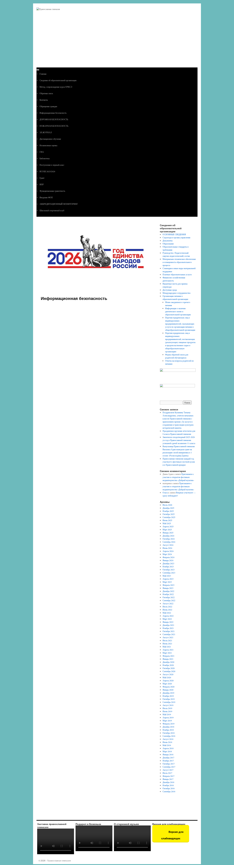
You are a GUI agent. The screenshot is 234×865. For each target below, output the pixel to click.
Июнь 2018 (167, 742)
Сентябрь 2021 (169, 634)
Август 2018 (168, 739)
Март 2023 (167, 581)
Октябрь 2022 (169, 597)
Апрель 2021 (168, 649)
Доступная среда (170, 289)
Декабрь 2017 (168, 757)
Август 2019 (168, 705)
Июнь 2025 (167, 520)
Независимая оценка (48, 145)
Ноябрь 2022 (168, 594)
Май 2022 (167, 612)
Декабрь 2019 (168, 692)
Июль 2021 (167, 640)
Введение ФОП (46, 197)
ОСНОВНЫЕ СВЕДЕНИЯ (174, 234)
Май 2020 (167, 677)
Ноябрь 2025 (168, 511)
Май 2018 (167, 745)
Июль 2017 (167, 773)
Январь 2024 (168, 560)
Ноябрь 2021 (168, 628)
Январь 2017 (168, 779)
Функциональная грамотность (52, 191)
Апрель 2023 (168, 578)
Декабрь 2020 (168, 662)
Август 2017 (168, 769)
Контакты (44, 99)
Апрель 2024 (168, 551)
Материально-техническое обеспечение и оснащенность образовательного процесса (179, 262)
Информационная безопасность (53, 112)
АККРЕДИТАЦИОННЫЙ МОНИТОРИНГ (59, 204)
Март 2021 (167, 652)
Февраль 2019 (168, 723)
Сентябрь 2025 (169, 517)
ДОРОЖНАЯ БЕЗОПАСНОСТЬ (54, 119)
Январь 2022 (168, 622)
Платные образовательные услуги (177, 274)
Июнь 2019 (167, 711)
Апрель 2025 (168, 526)
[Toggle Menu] (37, 69)
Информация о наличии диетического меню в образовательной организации (178, 311)
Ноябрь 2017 (168, 760)
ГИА (42, 151)
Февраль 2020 (168, 686)
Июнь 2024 (167, 548)
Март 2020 (167, 683)
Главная (43, 73)
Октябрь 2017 (169, 763)
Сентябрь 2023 (169, 572)
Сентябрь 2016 (169, 791)
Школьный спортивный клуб (52, 210)
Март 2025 (167, 529)
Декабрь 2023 (168, 563)
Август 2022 (168, 603)
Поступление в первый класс (52, 164)
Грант (42, 177)
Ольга (165, 492)
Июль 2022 (167, 606)
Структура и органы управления (176, 237)
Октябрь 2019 (169, 699)
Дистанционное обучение (50, 138)
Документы (168, 240)
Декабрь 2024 (168, 535)
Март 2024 (167, 554)
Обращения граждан (48, 106)
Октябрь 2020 (169, 668)
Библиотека (45, 158)
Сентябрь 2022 (169, 600)
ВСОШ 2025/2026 (47, 171)
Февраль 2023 (168, 585)
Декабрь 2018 (168, 726)
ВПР (42, 184)
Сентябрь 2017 (169, 766)
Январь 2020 (168, 689)
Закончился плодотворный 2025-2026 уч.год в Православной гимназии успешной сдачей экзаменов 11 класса (179, 440)
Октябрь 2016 (169, 788)
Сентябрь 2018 (169, 736)
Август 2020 (168, 674)
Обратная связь (46, 93)
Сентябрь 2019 (169, 702)
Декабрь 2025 (168, 508)
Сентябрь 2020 (169, 671)
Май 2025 (167, 523)
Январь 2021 (168, 659)
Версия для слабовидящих (172, 835)
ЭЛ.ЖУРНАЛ (46, 132)
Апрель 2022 (168, 615)
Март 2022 (167, 618)
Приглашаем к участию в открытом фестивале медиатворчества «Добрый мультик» (178, 477)
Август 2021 (168, 637)
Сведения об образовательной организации (58, 80)
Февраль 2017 (168, 776)
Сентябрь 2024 (169, 541)
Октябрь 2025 (169, 514)
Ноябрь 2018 (168, 729)
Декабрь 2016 (168, 782)
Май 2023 (167, 575)
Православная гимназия (59, 860)
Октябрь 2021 (169, 631)
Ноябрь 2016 (168, 785)
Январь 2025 (168, 532)
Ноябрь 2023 (168, 566)
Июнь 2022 (167, 609)
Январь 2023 (168, 588)
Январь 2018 (168, 754)
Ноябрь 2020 (168, 665)
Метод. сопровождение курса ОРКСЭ (56, 86)
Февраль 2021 (168, 655)
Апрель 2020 (168, 680)
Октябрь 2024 (169, 538)
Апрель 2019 (168, 717)
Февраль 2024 (168, 557)
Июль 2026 (167, 504)
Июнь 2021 (167, 643)
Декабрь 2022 (168, 591)
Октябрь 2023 (169, 569)
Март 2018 (167, 751)
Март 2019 (167, 720)
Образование (168, 243)
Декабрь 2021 (168, 625)
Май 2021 (167, 646)
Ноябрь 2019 (168, 695)
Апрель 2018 (168, 748)
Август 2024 (168, 545)
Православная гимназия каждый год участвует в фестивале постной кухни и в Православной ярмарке (179, 461)
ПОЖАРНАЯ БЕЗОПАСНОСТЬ (54, 125)
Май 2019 (167, 714)
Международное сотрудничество (176, 293)
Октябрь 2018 (169, 732)
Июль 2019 (167, 708)
